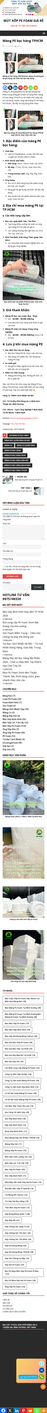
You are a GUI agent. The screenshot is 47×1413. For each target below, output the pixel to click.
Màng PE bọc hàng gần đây (16, 460)
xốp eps (6, 746)
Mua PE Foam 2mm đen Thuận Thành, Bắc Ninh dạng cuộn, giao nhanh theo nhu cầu (21, 676)
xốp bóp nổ (12, 1220)
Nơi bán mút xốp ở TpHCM (19, 1188)
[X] (10, 87)
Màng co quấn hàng (26, 445)
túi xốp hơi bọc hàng (16, 1201)
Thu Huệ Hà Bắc (18, 423)
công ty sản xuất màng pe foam (22, 1080)
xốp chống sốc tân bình (18, 1239)
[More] (35, 87)
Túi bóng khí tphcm (16, 1195)
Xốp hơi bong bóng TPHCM (19, 1252)
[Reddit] (25, 87)
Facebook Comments (28, 513)
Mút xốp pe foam (11, 725)
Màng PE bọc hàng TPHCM (16, 470)
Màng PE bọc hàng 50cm (15, 455)
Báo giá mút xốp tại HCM (18, 1048)
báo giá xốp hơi (14, 1061)
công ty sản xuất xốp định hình (21, 1087)
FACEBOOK (7, 1305)
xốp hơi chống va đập (17, 1258)
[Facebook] (5, 87)
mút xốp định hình (15, 1176)
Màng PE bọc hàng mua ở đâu (17, 465)
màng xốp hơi (13, 1144)
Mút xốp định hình (12, 719)
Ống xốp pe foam (11, 732)
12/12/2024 (9, 46)
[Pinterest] (20, 87)
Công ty (13, 919)
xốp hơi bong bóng (15, 1245)
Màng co (8, 445)
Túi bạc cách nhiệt (12, 739)
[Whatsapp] (30, 87)
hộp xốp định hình (15, 1125)
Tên (4, 543)
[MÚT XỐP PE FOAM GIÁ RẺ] (23, 14)
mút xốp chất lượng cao (18, 1156)
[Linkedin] (15, 87)
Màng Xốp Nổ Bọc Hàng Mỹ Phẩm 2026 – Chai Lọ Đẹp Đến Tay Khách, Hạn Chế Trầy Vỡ (22, 661)
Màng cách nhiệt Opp (14, 709)
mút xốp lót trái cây (16, 1163)
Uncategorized (10, 742)
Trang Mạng (8, 559)
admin (19, 46)
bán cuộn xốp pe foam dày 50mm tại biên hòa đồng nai (22, 1000)
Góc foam (7, 705)
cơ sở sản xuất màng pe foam (20, 1093)
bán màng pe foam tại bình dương (23, 1008)
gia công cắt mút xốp (17, 1112)
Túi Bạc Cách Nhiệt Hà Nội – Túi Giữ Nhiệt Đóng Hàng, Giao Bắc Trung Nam (23, 647)
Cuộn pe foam (10, 699)
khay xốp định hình (16, 1131)
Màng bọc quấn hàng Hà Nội (17, 440)
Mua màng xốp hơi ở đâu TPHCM (22, 1137)
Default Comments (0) (11, 513)
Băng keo (7, 695)
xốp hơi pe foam (14, 1265)
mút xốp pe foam (15, 1169)
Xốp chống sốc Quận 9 (17, 1226)
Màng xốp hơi (10, 715)
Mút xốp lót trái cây (13, 722)
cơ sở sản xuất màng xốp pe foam (22, 1099)
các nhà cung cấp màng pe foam (22, 1068)
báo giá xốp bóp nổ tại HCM (20, 1055)
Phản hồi (6, 523)
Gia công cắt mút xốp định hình (23, 981)
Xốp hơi (6, 749)
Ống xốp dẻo (9, 729)
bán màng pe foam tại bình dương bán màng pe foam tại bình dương (23, 1015)
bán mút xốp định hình (17, 1029)
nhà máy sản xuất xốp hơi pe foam (23, 1182)
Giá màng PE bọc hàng (19, 435)
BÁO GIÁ (6, 1303)
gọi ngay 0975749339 (28, 1377)
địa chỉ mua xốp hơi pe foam (20, 1280)
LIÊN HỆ (6, 1300)
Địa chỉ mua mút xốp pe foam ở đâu (22, 1272)
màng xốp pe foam (15, 1150)
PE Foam (7, 736)
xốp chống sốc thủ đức (18, 1233)
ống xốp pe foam (15, 1286)
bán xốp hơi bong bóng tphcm (21, 1036)
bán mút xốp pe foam (17, 1023)
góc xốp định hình (15, 1118)
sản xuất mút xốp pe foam (26, 919)
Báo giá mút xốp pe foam (18, 1042)
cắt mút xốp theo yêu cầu (19, 1106)
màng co (7, 712)
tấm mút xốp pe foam (17, 1207)
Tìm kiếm (6, 582)
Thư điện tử (8, 551)
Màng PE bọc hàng (13, 450)
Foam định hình (10, 702)
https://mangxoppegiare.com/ (24, 418)
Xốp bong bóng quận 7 (17, 1214)
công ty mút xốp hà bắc (18, 1074)
